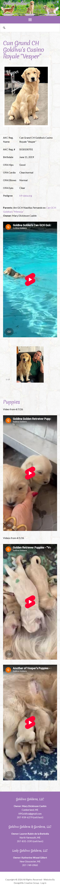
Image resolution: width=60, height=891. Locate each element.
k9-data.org (25, 195)
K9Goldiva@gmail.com (30, 813)
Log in (43, 883)
